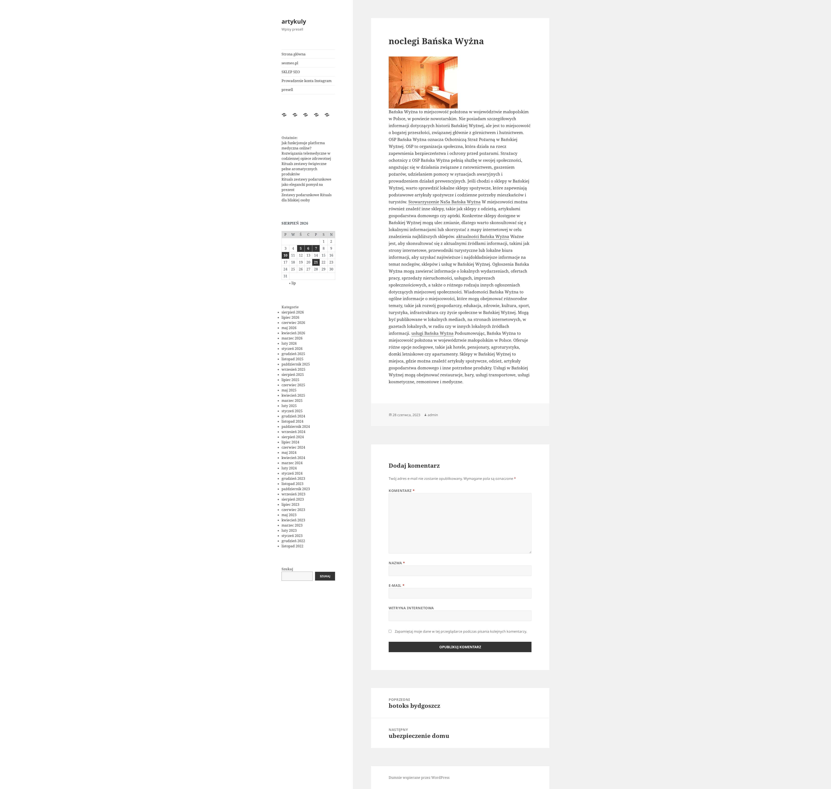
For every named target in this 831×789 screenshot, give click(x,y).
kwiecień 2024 (293, 457)
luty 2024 (289, 468)
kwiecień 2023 (293, 520)
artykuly (294, 21)
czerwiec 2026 (293, 322)
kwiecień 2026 (293, 333)
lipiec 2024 (290, 442)
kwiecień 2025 (293, 395)
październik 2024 (296, 426)
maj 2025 (289, 390)
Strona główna (294, 54)
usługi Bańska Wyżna (432, 333)
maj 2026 (289, 327)
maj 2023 (289, 515)
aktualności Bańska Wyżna (482, 236)
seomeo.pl (290, 63)
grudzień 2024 (293, 416)
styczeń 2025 (292, 411)
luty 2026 (289, 343)
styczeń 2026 (292, 348)
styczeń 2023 (292, 535)
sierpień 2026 (293, 312)
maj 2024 (289, 452)
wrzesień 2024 (293, 431)
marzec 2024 (292, 463)
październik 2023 (296, 489)
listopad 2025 (292, 359)
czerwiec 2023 (293, 509)
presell (287, 89)
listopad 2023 (292, 483)
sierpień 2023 (293, 499)
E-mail (396, 585)
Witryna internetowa (411, 608)
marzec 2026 (292, 338)
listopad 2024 (292, 421)
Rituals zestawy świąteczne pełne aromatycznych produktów (304, 168)
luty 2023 (289, 530)
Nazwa (397, 563)
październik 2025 (296, 364)
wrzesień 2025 (293, 369)
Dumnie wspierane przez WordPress (419, 777)
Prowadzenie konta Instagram (307, 80)
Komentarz (402, 490)
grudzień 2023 (293, 478)
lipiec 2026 (290, 317)
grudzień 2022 (293, 540)
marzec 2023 (292, 525)
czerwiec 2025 (293, 385)
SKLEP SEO (291, 72)
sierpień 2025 (293, 374)
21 (316, 262)
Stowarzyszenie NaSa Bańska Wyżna (444, 202)
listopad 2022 (292, 546)
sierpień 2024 (293, 437)
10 (285, 255)
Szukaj (287, 569)
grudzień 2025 (293, 353)
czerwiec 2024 (293, 447)
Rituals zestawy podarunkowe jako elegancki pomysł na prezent (306, 184)
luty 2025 (289, 405)
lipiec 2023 (290, 504)
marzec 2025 (292, 400)
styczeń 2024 (292, 473)
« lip (292, 283)
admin (433, 414)
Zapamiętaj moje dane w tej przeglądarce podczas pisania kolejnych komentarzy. (461, 631)
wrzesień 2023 (293, 494)
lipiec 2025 (290, 379)
